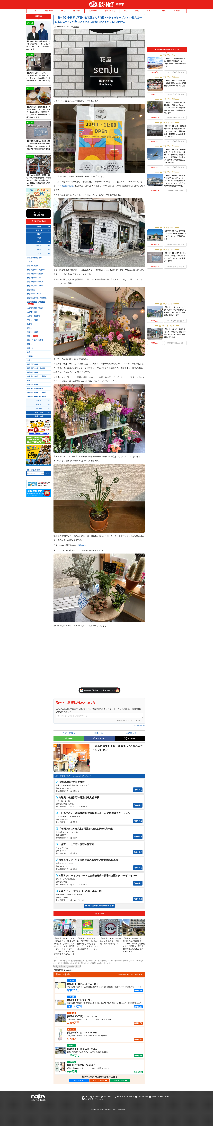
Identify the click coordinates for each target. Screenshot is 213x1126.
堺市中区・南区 (32, 372)
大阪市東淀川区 (32, 266)
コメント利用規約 (139, 725)
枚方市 (29, 352)
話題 (137, 11)
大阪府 (76, 27)
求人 (63, 11)
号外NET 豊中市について (94, 1099)
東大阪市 (30, 356)
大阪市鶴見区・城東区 (35, 282)
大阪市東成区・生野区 (35, 286)
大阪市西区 (31, 290)
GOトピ (34, 11)
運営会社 (96, 1097)
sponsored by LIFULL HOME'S (130, 974)
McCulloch (70, 970)
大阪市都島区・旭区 (34, 278)
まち (125, 11)
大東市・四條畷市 (33, 316)
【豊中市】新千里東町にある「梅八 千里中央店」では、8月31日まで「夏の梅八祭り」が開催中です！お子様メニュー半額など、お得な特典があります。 (38, 112)
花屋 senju (62, 966)
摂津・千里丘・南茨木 (35, 340)
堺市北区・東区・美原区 (36, 368)
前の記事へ (70, 733)
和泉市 (29, 380)
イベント (150, 11)
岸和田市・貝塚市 (33, 384)
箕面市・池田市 (32, 332)
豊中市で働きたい (63, 776)
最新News (49, 11)
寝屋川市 (30, 348)
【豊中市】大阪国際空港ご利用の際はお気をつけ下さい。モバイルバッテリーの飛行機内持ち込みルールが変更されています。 (174, 108)
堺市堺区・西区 (32, 364)
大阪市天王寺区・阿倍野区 (36, 298)
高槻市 (29, 344)
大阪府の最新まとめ (34, 258)
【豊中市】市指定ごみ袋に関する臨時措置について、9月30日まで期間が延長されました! (175, 83)
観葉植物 (71, 966)
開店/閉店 (76, 11)
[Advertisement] (167, 30)
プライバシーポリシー (160, 1097)
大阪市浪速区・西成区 (35, 308)
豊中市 (120, 4)
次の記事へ (129, 733)
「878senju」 (82, 545)
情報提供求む (108, 1097)
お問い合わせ (143, 1097)
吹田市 (29, 324)
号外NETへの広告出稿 (125, 1097)
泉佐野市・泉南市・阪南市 (36, 392)
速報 (164, 11)
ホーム (86, 1097)
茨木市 (29, 328)
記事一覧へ (99, 733)
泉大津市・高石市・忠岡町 (36, 376)
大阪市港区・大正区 (34, 294)
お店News (93, 11)
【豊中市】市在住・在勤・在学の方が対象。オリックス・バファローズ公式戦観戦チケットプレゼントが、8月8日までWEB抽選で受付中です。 (174, 181)
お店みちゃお (110, 11)
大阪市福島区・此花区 (35, 274)
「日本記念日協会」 (66, 186)
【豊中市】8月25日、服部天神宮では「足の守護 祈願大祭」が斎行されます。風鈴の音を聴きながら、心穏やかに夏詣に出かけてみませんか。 (38, 180)
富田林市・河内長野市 (35, 388)
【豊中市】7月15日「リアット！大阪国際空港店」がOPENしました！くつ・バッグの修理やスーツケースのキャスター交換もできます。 (38, 78)
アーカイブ (178, 11)
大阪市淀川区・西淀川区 (36, 270)
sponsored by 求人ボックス (82, 776)
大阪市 (29, 262)
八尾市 (29, 360)
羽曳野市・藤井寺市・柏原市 (37, 396)
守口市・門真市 (32, 320)
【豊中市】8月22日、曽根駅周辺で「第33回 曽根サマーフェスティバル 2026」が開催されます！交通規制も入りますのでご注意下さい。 (175, 131)
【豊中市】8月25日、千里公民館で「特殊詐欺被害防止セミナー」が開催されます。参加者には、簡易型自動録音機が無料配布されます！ (38, 146)
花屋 (55, 966)
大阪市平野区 (32, 312)
